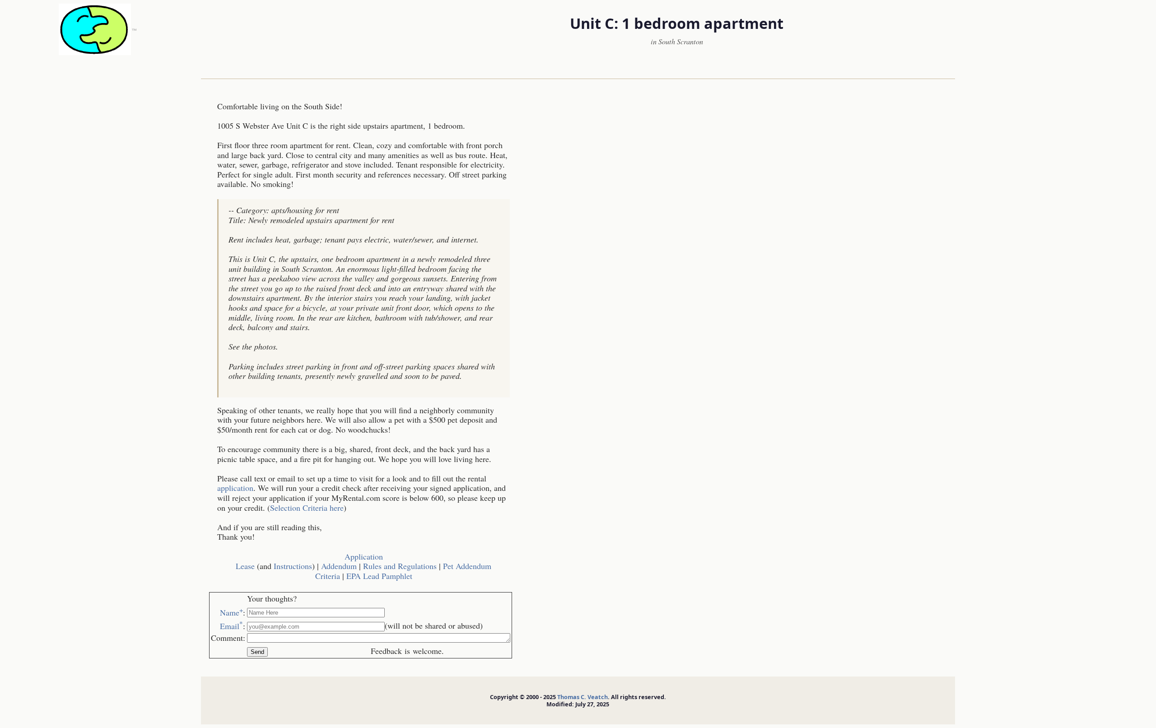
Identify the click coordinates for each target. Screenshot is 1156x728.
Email (231, 626)
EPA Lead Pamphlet (379, 575)
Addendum (339, 565)
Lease (245, 565)
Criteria (327, 575)
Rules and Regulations (400, 565)
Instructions (293, 565)
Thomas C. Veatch (582, 697)
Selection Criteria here (307, 507)
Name (231, 612)
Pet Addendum (467, 565)
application (235, 487)
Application (364, 556)
